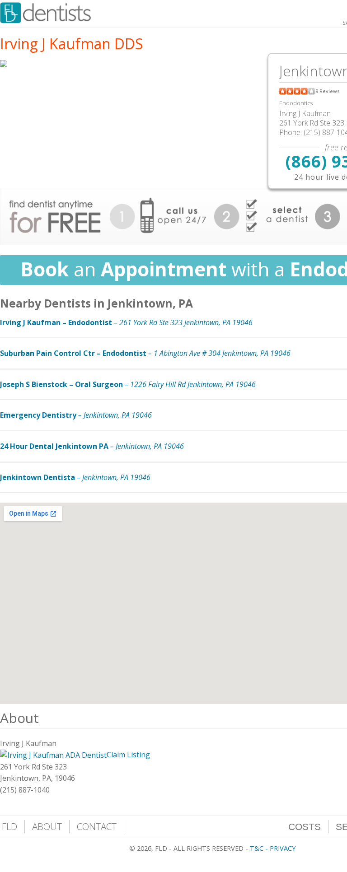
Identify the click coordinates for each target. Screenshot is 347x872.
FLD (9, 826)
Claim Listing (128, 755)
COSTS (304, 826)
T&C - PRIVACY (272, 848)
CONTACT (97, 826)
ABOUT (47, 826)
